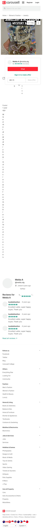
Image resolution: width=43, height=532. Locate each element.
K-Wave (5, 481)
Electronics (6, 431)
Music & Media (7, 457)
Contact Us (14, 514)
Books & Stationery (9, 406)
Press (20, 514)
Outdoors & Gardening (10, 422)
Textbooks (6, 419)
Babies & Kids (7, 409)
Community (6, 379)
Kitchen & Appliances (10, 416)
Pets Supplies (7, 477)
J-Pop (5, 484)
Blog (4, 361)
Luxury (5, 397)
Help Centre (6, 514)
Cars (4, 492)
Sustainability (27, 514)
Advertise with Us (8, 517)
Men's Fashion (7, 387)
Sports (5, 464)
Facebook (6, 354)
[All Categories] (23, 2)
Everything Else (8, 372)
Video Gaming (7, 467)
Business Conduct (30, 517)
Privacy (21, 517)
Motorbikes (6, 502)
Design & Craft (7, 454)
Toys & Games (7, 461)
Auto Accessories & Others (12, 496)
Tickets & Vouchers (9, 471)
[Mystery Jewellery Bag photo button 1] (21, 37)
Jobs (4, 439)
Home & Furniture (8, 412)
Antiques (5, 474)
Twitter (5, 357)
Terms (16, 517)
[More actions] (38, 23)
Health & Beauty (8, 394)
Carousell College (8, 364)
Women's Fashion (8, 391)
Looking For (6, 376)
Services (5, 442)
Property (5, 499)
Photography (7, 451)
